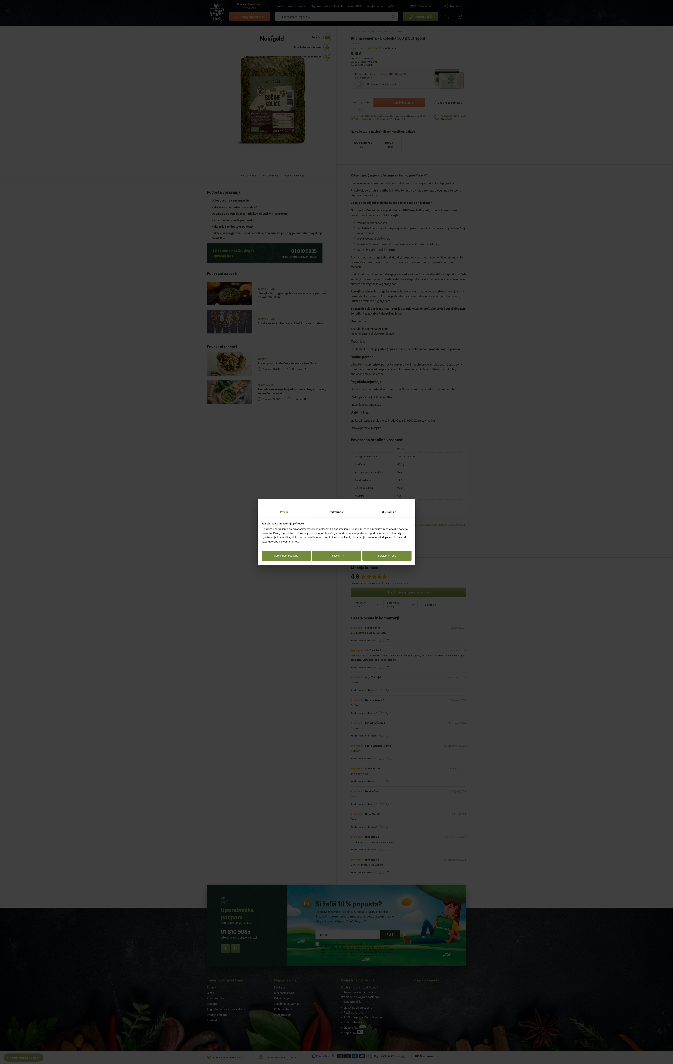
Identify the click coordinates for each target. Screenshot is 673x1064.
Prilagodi (334, 555)
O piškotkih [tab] (389, 511)
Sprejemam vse (387, 555)
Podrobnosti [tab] (336, 511)
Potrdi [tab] (284, 511)
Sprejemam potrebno (286, 555)
